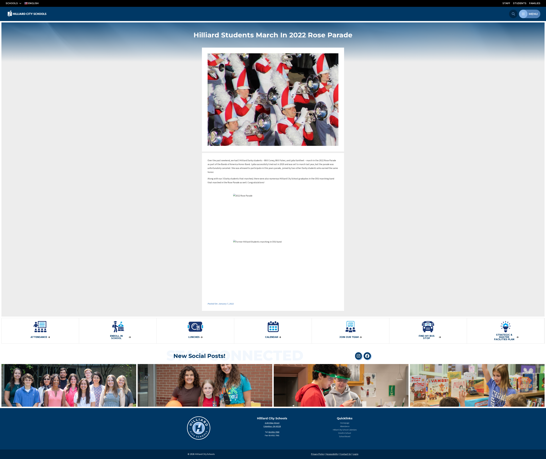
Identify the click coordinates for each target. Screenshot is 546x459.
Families (534, 3)
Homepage (344, 423)
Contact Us (345, 454)
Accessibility (332, 454)
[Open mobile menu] (523, 14)
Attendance (344, 426)
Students (519, 3)
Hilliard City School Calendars (345, 429)
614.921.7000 (273, 432)
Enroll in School (344, 433)
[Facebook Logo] (367, 355)
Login (355, 454)
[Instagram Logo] (358, 355)
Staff (506, 3)
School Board (344, 436)
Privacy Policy (317, 454)
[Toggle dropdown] (20, 3)
